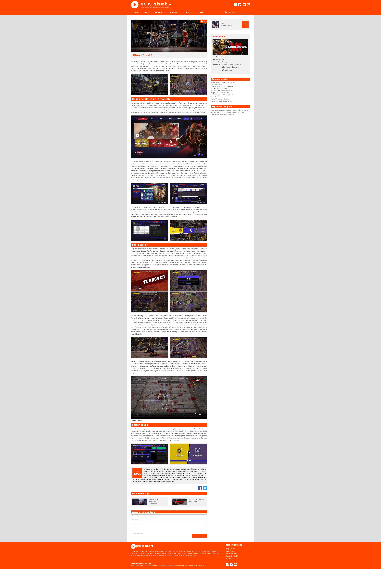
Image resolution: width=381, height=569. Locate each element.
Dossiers (173, 12)
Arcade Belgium (231, 553)
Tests (146, 12)
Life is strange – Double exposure (222, 95)
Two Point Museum (217, 84)
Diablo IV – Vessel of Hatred (220, 99)
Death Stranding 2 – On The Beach (222, 82)
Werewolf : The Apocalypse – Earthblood (154, 502)
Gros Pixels (230, 551)
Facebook (231, 115)
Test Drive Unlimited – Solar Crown (196, 501)
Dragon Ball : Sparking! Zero (220, 93)
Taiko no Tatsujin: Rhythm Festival (222, 86)
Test (203, 21)
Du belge (134, 12)
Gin (224, 23)
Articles (158, 12)
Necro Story (214, 97)
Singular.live (230, 549)
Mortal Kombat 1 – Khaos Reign (221, 101)
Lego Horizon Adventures (219, 88)
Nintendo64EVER (232, 556)
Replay (200, 12)
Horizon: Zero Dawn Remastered (221, 91)
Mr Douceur (230, 558)
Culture (188, 12)
